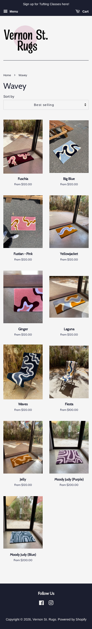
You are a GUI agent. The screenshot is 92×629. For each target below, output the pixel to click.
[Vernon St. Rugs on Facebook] (41, 603)
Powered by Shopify (72, 619)
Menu (13, 11)
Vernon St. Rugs (44, 619)
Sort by (8, 96)
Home (7, 75)
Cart (85, 11)
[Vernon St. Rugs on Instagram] (50, 603)
